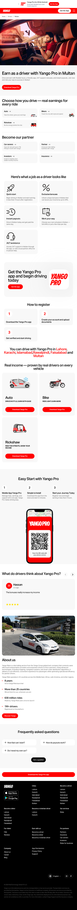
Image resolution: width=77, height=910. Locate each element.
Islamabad (24, 352)
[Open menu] (73, 11)
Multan (38, 356)
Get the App (54, 4)
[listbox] (56, 876)
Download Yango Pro (19, 409)
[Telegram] (67, 876)
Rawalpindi (41, 352)
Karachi (9, 352)
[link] (19, 113)
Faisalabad (59, 352)
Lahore (61, 349)
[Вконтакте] (71, 876)
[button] (72, 574)
